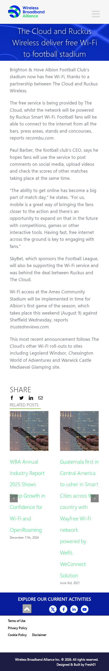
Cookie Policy (17, 635)
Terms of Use (16, 621)
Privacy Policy (17, 628)
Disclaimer (39, 635)
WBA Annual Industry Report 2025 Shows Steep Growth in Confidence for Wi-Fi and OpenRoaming (27, 495)
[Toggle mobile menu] (96, 13)
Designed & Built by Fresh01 (76, 664)
